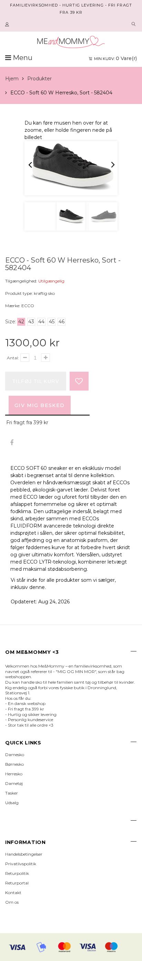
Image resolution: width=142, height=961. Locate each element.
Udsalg (12, 802)
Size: (10, 322)
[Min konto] (8, 24)
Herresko (13, 773)
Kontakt (13, 892)
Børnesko (14, 764)
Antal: (13, 357)
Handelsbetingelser (23, 854)
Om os (12, 902)
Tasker (11, 793)
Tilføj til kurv (35, 381)
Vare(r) (115, 58)
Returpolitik (17, 873)
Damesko (14, 754)
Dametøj (14, 783)
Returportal (17, 882)
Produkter (39, 79)
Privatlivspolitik (20, 863)
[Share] (11, 443)
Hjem (12, 79)
